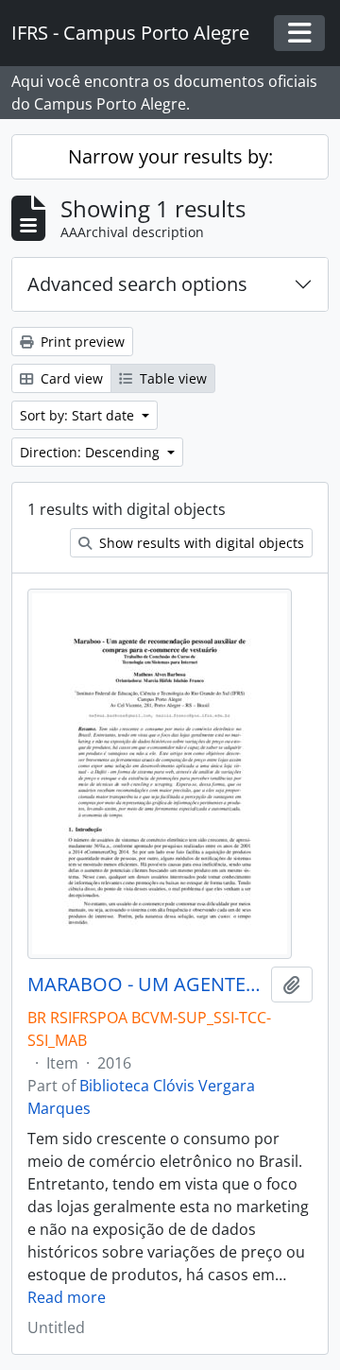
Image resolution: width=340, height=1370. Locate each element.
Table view (171, 378)
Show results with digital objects (199, 543)
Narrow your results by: (170, 156)
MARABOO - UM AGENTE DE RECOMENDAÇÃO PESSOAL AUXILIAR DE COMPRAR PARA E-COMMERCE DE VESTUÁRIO (145, 984)
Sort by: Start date (79, 415)
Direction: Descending (91, 452)
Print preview (81, 342)
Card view (70, 378)
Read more (66, 1297)
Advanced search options (137, 284)
